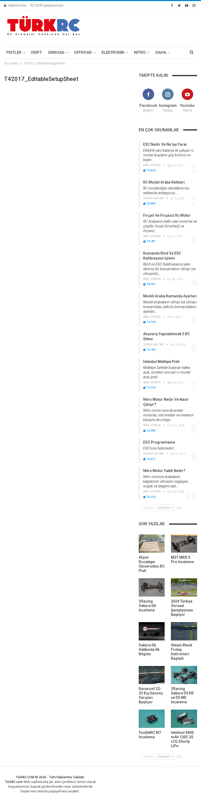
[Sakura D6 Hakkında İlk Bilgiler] (152, 631)
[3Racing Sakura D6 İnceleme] (152, 587)
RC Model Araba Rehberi (164, 182)
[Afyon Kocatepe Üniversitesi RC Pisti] (152, 543)
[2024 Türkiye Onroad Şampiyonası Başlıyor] (184, 587)
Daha (160, 52)
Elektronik (113, 52)
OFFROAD (83, 52)
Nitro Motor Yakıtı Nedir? (164, 471)
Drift (36, 52)
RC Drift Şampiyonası (46, 5)
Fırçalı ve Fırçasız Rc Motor (167, 215)
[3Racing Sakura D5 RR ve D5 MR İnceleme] (184, 675)
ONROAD (56, 52)
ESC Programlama (159, 442)
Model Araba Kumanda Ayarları (170, 296)
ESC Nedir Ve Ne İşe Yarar (165, 144)
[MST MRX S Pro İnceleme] (184, 543)
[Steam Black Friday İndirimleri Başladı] (184, 631)
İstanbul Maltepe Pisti (161, 361)
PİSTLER (13, 52)
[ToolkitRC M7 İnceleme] (152, 719)
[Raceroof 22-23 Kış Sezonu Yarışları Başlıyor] (152, 675)
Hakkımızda (17, 5)
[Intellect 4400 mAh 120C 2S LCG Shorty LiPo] (184, 719)
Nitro (140, 52)
